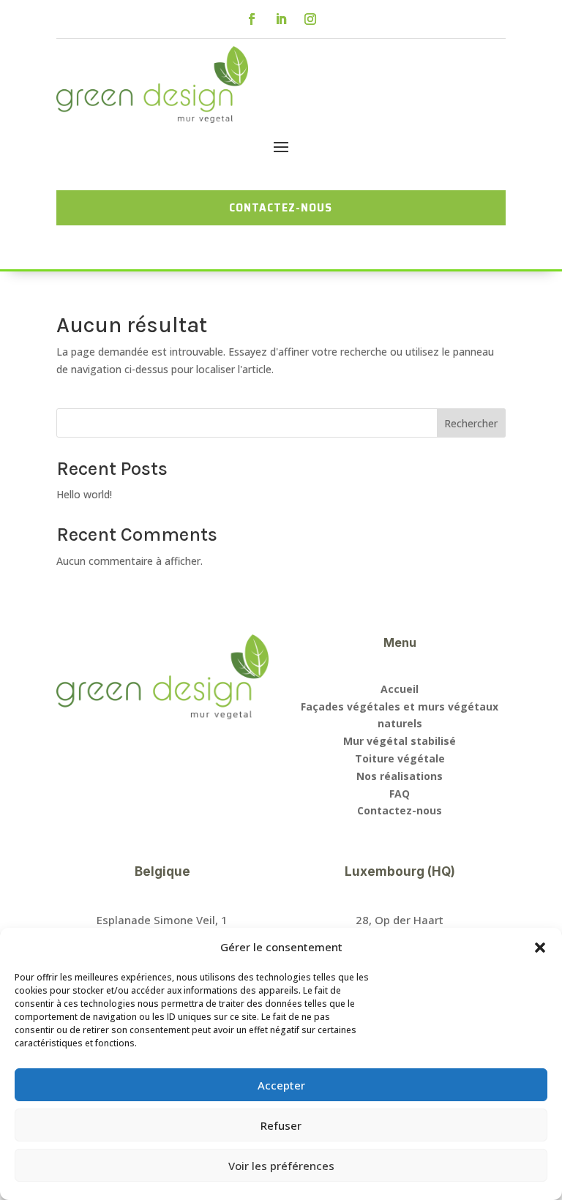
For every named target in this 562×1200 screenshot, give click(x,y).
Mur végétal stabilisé (399, 741)
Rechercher (471, 423)
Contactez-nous (399, 810)
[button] (540, 947)
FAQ (399, 793)
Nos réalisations (399, 776)
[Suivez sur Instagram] (310, 19)
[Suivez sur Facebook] (251, 19)
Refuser (281, 1125)
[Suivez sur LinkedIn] (281, 19)
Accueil (400, 689)
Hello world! (84, 494)
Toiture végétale (400, 758)
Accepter (281, 1085)
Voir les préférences (281, 1165)
